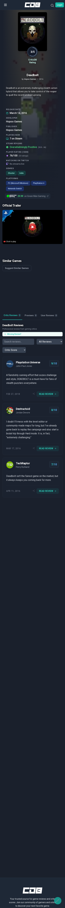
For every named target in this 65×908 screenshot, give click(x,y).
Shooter (11, 173)
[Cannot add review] (57, 900)
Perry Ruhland (22, 467)
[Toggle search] (52, 6)
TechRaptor (23, 463)
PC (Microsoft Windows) (18, 183)
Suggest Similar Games (17, 268)
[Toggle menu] (5, 5)
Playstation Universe (28, 362)
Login (59, 5)
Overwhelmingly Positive (28, 147)
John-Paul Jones (24, 366)
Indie (22, 173)
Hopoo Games (14, 121)
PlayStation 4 (38, 183)
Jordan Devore (23, 412)
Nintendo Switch (15, 189)
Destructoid (23, 408)
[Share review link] (33, 394)
